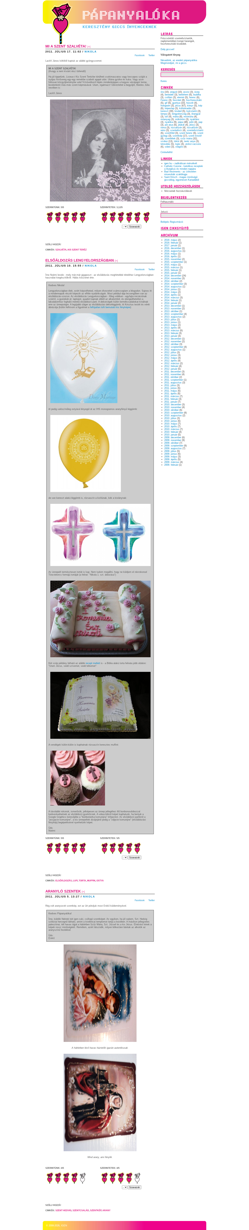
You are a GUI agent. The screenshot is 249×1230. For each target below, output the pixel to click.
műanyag (165, 119)
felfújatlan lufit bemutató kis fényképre (110, 307)
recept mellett (93, 663)
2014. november (172, 278)
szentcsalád (81, 1210)
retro (163, 130)
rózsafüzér (176, 127)
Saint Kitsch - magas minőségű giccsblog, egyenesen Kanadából (181, 178)
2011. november (172, 374)
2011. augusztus (173, 382)
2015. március (171, 267)
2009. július (170, 451)
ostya (100, 880)
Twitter (151, 55)
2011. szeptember (173, 379)
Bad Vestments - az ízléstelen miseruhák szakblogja (180, 173)
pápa (180, 122)
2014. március (171, 297)
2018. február (171, 242)
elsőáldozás (63, 880)
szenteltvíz (176, 130)
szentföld (169, 133)
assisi (186, 91)
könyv (190, 105)
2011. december (172, 371)
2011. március (171, 396)
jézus (178, 105)
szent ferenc (185, 133)
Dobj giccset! (167, 49)
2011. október (171, 377)
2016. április (170, 256)
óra (162, 91)
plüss (192, 124)
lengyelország (179, 113)
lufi (75, 880)
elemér (180, 97)
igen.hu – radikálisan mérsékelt (180, 163)
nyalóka (169, 122)
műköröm (180, 119)
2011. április (170, 393)
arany (106, 1210)
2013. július (170, 319)
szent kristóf (195, 135)
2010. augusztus (173, 415)
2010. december (172, 404)
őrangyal (195, 113)
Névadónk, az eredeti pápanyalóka (179, 60)
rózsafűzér (192, 127)
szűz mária (186, 138)
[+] (88, 46)
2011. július (170, 385)
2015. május (170, 264)
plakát (181, 124)
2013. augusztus (173, 316)
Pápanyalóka (63, 15)
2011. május (170, 390)
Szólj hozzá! (53, 244)
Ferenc (164, 100)
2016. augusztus (173, 251)
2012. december (172, 338)
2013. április (170, 327)
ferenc (192, 97)
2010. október (171, 410)
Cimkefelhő (166, 152)
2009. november (172, 440)
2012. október (171, 344)
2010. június (170, 421)
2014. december (172, 275)
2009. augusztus (173, 448)
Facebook (140, 55)
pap (200, 122)
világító (179, 146)
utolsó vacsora (193, 144)
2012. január (170, 368)
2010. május (170, 423)
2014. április (170, 294)
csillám (168, 97)
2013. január (170, 336)
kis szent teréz (77, 249)
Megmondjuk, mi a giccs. (174, 63)
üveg (196, 91)
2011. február (171, 399)
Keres (164, 81)
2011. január (170, 401)
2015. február (171, 270)
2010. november (172, 407)
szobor (164, 141)
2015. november (172, 259)
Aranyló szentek (63, 891)
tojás (177, 144)
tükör (176, 141)
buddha (197, 94)
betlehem (183, 94)
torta (82, 880)
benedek (169, 94)
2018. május (170, 240)
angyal (173, 91)
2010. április (170, 426)
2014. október (171, 281)
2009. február (171, 464)
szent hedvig (63, 1210)
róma (163, 127)
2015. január (170, 272)
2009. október (171, 443)
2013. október (171, 311)
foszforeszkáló (194, 100)
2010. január (170, 434)
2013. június (170, 322)
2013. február (171, 333)
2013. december (172, 305)
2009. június (170, 453)
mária (176, 116)
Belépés (165, 221)
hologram (165, 105)
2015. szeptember (173, 262)
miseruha (188, 116)
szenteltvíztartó (195, 130)
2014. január (170, 303)
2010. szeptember (173, 412)
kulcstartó (191, 111)
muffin (91, 880)
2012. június (170, 355)
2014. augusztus (173, 286)
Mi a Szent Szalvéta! (65, 46)
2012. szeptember (173, 347)
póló (191, 122)
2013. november (172, 308)
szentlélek (170, 138)
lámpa (164, 113)
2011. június (170, 388)
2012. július (170, 352)
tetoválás (165, 144)
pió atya (169, 124)
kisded (178, 111)
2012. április (170, 360)
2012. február (171, 366)
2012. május (170, 357)
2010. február (171, 432)
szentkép (95, 1210)
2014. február (171, 300)
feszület (177, 100)
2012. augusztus (173, 349)
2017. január (170, 245)
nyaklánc (194, 119)
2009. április (170, 459)
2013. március (171, 330)
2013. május (170, 325)
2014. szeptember (173, 283)
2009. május (170, 456)
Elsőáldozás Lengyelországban (79, 260)
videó (167, 146)
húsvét (189, 102)
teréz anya (189, 141)
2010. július (170, 418)
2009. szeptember (173, 445)
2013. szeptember (173, 314)
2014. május (170, 292)
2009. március (171, 462)
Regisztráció (176, 221)
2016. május (170, 253)
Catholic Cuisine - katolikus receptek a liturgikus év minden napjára (183, 167)
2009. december (172, 437)
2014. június (170, 289)
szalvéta (61, 249)
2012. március (171, 363)
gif (166, 102)
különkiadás (185, 108)
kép (200, 105)
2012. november (172, 341)
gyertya (176, 102)
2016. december (172, 248)
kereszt (164, 111)
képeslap (169, 108)
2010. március (171, 429)
